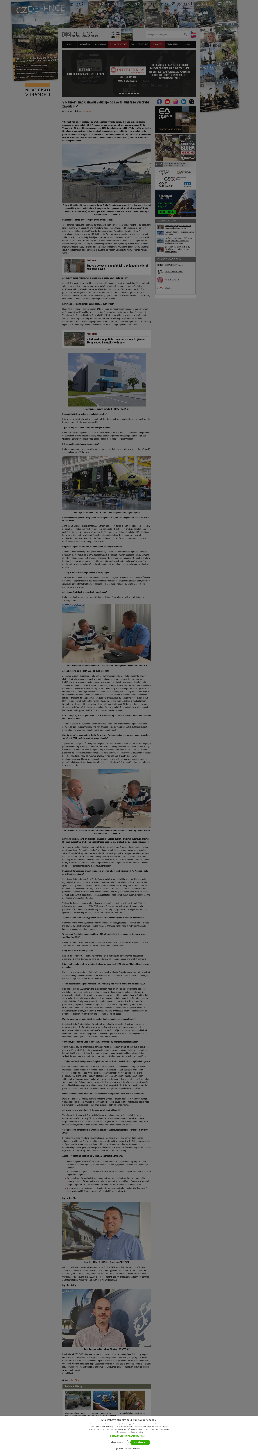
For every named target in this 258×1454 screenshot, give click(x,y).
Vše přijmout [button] (140, 1442)
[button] (129, 1436)
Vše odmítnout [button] (118, 1442)
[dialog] (129, 1435)
